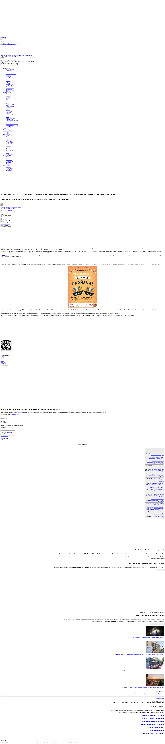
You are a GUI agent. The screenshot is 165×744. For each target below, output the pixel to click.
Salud (7, 157)
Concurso (2, 357)
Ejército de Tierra (9, 143)
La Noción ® (3, 742)
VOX (7, 148)
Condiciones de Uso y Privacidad (54, 742)
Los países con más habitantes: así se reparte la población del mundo (156, 458)
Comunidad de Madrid (10, 118)
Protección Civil (9, 135)
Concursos (3, 362)
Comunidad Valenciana (11, 114)
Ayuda (13, 742)
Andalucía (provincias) (10, 104)
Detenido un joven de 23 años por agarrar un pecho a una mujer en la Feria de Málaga (155, 480)
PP (6, 151)
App (7, 56)
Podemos (8, 147)
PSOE (7, 153)
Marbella (8, 81)
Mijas (7, 82)
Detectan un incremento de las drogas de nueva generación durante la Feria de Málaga (155, 495)
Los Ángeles (3, 363)
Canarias (8, 108)
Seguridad (5, 134)
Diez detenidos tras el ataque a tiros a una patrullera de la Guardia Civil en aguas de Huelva (155, 484)
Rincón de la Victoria (10, 84)
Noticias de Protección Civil (155, 727)
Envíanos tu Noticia (32, 742)
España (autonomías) (10, 126)
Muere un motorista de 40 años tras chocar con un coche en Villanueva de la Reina (154, 470)
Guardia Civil (9, 140)
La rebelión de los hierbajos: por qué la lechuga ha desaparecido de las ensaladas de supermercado (155, 462)
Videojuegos (8, 162)
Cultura (7, 133)
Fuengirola (8, 76)
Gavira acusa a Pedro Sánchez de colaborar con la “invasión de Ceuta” (155, 504)
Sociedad (5, 155)
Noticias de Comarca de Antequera (152, 733)
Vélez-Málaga (9, 91)
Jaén (7, 99)
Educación (8, 158)
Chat (2, 56)
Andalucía (5, 92)
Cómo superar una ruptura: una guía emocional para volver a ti (157, 466)
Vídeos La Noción (4, 61)
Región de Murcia (10, 119)
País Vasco (8, 121)
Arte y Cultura (6, 131)
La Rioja (8, 122)
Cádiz (7, 95)
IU (6, 149)
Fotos (19, 61)
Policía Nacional (9, 139)
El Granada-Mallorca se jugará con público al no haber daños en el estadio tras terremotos (155, 500)
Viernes (2, 361)
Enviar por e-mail (4, 222)
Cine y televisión (9, 164)
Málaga (4, 68)
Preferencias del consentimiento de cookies (78, 742)
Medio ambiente (9, 161)
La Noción (3, 55)
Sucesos (7, 156)
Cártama (8, 71)
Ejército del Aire (9, 142)
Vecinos (2, 356)
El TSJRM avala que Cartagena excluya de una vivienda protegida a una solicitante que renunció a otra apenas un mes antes (155, 490)
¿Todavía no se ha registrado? (7, 432)
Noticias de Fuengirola (157, 730)
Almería (7, 93)
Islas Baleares (9, 107)
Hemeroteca (31, 61)
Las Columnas (9, 169)
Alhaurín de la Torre (10, 69)
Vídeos (22, 61)
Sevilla (7, 101)
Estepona (8, 75)
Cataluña (8, 113)
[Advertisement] (39, 10)
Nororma (8, 83)
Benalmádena (9, 70)
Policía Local (9, 138)
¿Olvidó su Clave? (4, 436)
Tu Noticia (26, 61)
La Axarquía (8, 78)
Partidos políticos (9, 154)
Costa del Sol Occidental (11, 74)
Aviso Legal (44, 742)
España (4, 103)
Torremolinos (9, 89)
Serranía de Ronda (10, 86)
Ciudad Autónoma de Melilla (12, 125)
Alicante (3, 255)
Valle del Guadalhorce (10, 90)
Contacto (39, 742)
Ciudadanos (8, 146)
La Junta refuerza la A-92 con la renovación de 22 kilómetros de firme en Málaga (155, 487)
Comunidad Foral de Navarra (12, 120)
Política (4, 144)
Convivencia (3, 359)
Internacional (8, 127)
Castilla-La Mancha (10, 112)
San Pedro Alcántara (13, 61)
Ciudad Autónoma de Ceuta (12, 124)
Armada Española (9, 141)
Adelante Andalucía (10, 150)
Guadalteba (8, 77)
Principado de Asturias (10, 106)
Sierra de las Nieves (10, 88)
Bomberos (8, 136)
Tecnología (8, 163)
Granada (8, 97)
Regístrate (3, 40)
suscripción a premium (15, 414)
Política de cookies (65, 742)
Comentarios (9, 210)
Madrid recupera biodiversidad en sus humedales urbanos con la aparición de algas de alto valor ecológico (154, 513)
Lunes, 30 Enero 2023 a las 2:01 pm (8, 208)
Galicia (7, 117)
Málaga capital (9, 79)
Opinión (5, 165)
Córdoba (8, 96)
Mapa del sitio (18, 742)
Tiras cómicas (9, 170)
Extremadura (8, 115)
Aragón (7, 105)
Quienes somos (25, 742)
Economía (5, 128)
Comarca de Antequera (11, 72)
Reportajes (8, 167)
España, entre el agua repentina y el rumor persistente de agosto (157, 454)
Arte (7, 132)
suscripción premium (19, 412)
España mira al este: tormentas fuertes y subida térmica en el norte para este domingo (155, 475)
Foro (5, 56)
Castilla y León (9, 111)
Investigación (9, 160)
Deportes (5, 129)
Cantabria (8, 110)
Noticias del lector (10, 168)
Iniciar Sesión (3, 41)
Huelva (7, 98)
